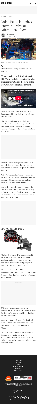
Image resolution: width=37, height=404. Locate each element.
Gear (9, 17)
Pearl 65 (19, 310)
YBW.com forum (7, 343)
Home (3, 17)
